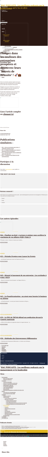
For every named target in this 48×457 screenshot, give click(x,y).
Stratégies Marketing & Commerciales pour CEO (15, 404)
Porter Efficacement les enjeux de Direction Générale (16, 402)
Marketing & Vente (8, 413)
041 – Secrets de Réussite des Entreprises (13, 432)
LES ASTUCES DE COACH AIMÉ (9, 393)
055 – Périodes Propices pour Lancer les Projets (17, 256)
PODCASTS (4, 380)
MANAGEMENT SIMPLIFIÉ (8, 20)
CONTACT (2, 360)
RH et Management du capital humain (13, 49)
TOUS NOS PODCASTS (9, 360)
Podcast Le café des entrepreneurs (11, 19)
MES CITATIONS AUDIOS (8, 378)
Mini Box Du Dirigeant (9, 399)
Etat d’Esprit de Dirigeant (11, 401)
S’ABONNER (4, 416)
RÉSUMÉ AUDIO (6, 50)
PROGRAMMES (5, 377)
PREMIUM (4, 394)
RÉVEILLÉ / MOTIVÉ (7, 396)
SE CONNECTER (5, 418)
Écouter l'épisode (3, 22)
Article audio (3, 8)
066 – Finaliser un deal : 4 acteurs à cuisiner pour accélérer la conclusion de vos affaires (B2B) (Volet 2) (23, 236)
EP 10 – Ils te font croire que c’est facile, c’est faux (11, 428)
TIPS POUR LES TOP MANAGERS (9, 392)
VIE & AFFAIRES (6, 389)
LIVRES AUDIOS (6, 397)
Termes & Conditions (12, 364)
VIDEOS (3, 391)
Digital (6, 409)
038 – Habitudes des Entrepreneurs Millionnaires (18, 338)
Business (9, 8)
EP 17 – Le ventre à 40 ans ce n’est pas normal (11, 426)
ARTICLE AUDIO (6, 405)
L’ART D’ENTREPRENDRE (8, 387)
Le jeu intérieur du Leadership (11, 398)
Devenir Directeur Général (11, 400)
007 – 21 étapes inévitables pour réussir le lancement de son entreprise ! (11, 150)
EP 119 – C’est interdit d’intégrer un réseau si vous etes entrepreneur (15, 427)
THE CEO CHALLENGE (7, 382)
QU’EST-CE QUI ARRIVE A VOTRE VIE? (10, 383)
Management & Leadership (10, 412)
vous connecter (9, 169)
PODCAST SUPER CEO (7, 379)
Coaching (6, 407)
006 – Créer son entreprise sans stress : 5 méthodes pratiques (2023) (11, 148)
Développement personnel (10, 408)
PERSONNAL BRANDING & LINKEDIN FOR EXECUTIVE (13, 390)
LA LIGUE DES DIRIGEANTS (8, 21)
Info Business (8, 46)
